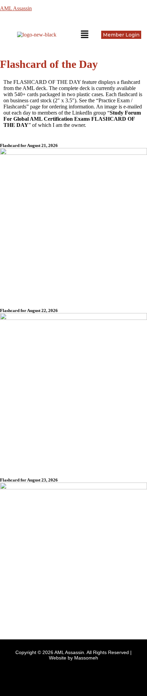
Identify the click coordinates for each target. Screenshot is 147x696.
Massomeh (86, 658)
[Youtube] (83, 675)
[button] (84, 34)
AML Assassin (16, 8)
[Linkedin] (63, 675)
